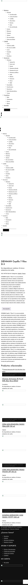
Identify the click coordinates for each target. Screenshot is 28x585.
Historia (6, 538)
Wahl (11, 82)
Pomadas (9, 51)
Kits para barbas (10, 37)
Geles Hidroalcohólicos (12, 91)
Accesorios (6, 58)
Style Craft (12, 64)
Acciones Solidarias (9, 540)
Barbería (6, 10)
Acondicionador (13, 14)
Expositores (9, 89)
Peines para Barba (11, 39)
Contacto (6, 555)
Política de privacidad (9, 551)
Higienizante (9, 99)
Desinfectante (10, 87)
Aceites (8, 29)
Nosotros (6, 536)
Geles (11, 24)
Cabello (6, 41)
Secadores (9, 55)
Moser (11, 80)
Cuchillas (12, 18)
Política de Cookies (9, 553)
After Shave (12, 20)
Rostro (8, 101)
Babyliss (11, 76)
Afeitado (9, 12)
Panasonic (12, 78)
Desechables (9, 84)
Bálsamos (9, 31)
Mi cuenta (6, 562)
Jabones (8, 35)
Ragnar (11, 66)
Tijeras (8, 93)
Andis (11, 74)
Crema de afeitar (13, 16)
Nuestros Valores (8, 542)
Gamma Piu (12, 62)
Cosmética (6, 95)
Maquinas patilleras (14, 72)
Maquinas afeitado (14, 68)
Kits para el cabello (11, 47)
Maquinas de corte (14, 70)
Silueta (8, 103)
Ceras (8, 43)
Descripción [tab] (6, 308)
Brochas (11, 22)
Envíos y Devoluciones (9, 549)
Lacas (8, 49)
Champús (9, 33)
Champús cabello (10, 45)
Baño (8, 97)
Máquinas (9, 60)
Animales (6, 105)
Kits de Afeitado (13, 27)
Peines (8, 53)
